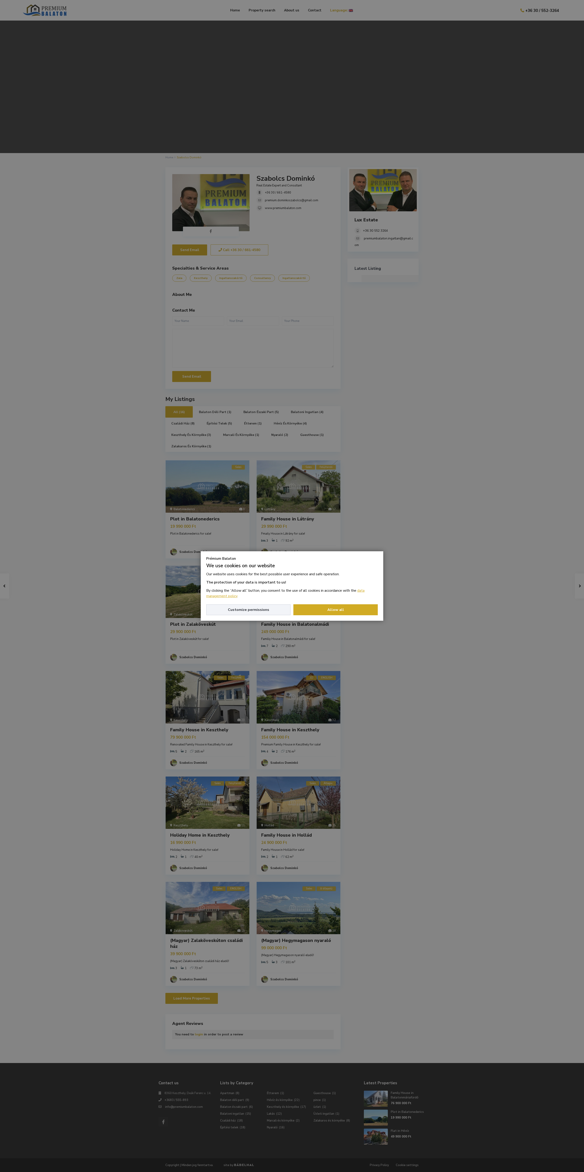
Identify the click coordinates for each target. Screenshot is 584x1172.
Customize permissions (248, 609)
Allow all (335, 609)
